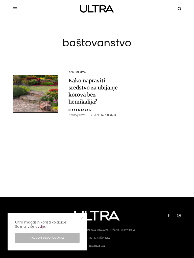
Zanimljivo (77, 72)
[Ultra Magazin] (97, 9)
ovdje (40, 226)
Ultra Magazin (80, 110)
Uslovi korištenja (97, 238)
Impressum (97, 245)
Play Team (128, 230)
